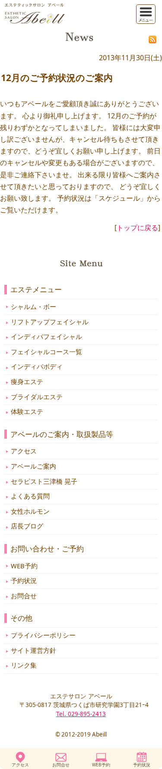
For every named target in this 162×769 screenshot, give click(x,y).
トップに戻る (137, 227)
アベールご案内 (33, 466)
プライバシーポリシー (43, 635)
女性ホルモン (30, 511)
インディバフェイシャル (46, 336)
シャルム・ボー (33, 306)
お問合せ (61, 765)
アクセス (20, 765)
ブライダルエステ (37, 396)
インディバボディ (37, 366)
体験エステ (27, 411)
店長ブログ (27, 525)
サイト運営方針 (33, 650)
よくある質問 (30, 496)
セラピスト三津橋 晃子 (44, 481)
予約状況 (141, 765)
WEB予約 (101, 765)
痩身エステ (27, 381)
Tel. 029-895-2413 (81, 714)
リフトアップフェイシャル (50, 321)
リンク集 (24, 665)
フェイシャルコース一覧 (46, 351)
